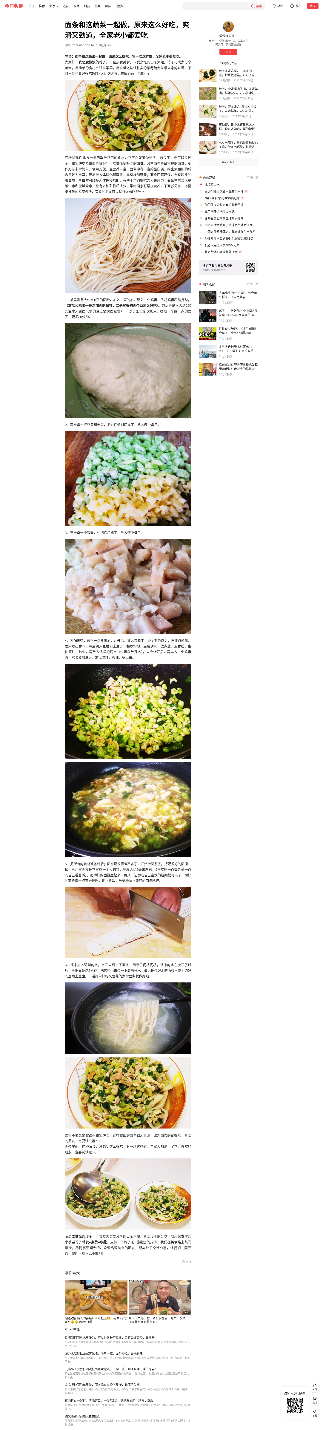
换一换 (254, 177)
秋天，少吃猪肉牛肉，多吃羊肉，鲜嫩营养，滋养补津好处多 (238, 91)
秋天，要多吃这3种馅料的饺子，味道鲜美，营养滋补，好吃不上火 (238, 109)
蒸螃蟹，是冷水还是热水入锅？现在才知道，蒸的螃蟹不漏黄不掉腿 (238, 127)
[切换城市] (57, 6)
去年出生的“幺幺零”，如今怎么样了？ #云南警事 (238, 295)
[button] (31, 6)
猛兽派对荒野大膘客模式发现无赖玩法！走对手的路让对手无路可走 (238, 367)
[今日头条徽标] (13, 6)
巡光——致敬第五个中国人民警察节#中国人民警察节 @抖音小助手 (238, 313)
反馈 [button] (315, 1402)
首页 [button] (315, 1389)
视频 (66, 6)
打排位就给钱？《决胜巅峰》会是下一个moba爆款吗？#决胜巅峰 (238, 331)
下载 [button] (314, 1412)
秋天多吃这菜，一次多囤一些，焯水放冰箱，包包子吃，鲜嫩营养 (238, 73)
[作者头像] (228, 26)
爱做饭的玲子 (104, 45)
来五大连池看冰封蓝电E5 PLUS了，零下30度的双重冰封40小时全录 (237, 349)
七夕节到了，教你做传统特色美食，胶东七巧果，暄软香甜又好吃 (238, 145)
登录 (313, 6)
